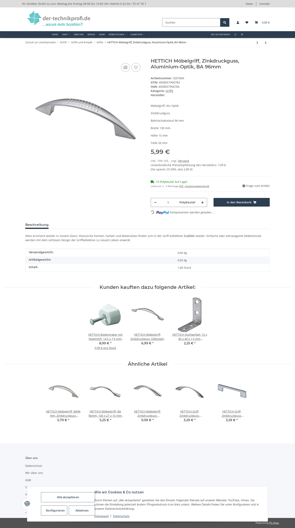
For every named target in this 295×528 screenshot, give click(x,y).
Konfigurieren (55, 510)
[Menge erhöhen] (202, 202)
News (249, 4)
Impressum (101, 516)
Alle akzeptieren (68, 497)
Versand (183, 161)
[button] (237, 22)
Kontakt (264, 4)
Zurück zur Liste (34, 42)
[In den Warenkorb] (28, 56)
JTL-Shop (274, 523)
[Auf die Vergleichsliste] (125, 67)
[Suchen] (224, 22)
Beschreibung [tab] (37, 225)
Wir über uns (34, 473)
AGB (28, 480)
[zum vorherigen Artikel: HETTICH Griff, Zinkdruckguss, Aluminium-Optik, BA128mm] (265, 42)
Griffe (169, 91)
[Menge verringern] (155, 202)
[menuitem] (55, 34)
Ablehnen (82, 510)
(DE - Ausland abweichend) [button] (194, 186)
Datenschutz (121, 516)
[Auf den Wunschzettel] (135, 67)
